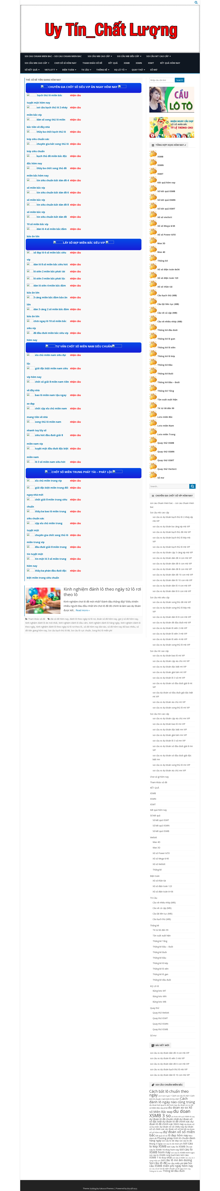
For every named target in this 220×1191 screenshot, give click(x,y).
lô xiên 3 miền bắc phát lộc (49, 278)
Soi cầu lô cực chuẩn (81, 630)
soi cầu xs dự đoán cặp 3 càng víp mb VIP (173, 552)
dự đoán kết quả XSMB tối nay (183, 1117)
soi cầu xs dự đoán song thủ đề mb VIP (172, 602)
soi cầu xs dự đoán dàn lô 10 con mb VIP (172, 580)
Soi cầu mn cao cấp (36, 63)
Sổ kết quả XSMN (166, 200)
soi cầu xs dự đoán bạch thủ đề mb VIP (172, 532)
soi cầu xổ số (154, 1169)
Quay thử (137, 69)
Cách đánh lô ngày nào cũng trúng (172, 1100)
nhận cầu (75, 95)
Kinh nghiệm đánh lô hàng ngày (104, 622)
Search (179, 80)
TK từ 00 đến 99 (165, 408)
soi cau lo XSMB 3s (178, 1146)
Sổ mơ (153, 69)
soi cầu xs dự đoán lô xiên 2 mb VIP (170, 628)
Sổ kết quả (31, 69)
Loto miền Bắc (165, 417)
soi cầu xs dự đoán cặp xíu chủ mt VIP (171, 661)
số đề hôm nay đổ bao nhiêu (121, 626)
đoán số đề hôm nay (107, 618)
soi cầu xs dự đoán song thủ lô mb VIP (171, 644)
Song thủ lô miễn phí (102, 630)
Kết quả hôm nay (170, 63)
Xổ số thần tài (164, 286)
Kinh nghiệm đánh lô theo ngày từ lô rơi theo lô (102, 591)
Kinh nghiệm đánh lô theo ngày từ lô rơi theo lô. (59, 626)
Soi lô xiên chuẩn (167, 1168)
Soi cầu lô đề (158, 1163)
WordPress (132, 1188)
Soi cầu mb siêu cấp (128, 56)
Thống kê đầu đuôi (167, 330)
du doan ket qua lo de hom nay (163, 1105)
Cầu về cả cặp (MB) (167, 312)
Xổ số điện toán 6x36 (168, 269)
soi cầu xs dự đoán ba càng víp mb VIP (171, 526)
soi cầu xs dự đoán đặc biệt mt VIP (169, 666)
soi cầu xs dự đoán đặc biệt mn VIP (170, 729)
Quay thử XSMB (165, 442)
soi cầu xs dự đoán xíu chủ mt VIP (169, 702)
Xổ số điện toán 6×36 (163, 891)
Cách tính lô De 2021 (170, 1099)
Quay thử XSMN (165, 451)
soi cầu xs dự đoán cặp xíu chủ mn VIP (171, 718)
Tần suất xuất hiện (167, 399)
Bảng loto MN (159, 996)
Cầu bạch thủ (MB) (167, 295)
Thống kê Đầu (164, 364)
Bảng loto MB (159, 1001)
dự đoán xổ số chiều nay (172, 1126)
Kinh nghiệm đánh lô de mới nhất (41, 622)
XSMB (127, 63)
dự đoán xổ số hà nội (175, 1129)
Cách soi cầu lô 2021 (181, 1095)
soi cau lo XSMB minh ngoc (183, 1152)
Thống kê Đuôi (165, 373)
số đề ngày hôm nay (183, 1169)
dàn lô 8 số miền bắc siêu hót (51, 264)
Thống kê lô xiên (166, 347)
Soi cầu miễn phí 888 (177, 1163)
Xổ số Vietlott (159, 864)
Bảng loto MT (159, 990)
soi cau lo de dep (170, 1140)
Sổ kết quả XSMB (166, 191)
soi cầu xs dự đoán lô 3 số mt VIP (169, 677)
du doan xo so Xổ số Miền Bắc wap (170, 1109)
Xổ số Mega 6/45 (166, 225)
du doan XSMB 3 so (169, 1113)
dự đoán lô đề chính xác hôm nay (171, 1123)
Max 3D (161, 243)
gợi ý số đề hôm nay (128, 618)
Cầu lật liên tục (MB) (168, 304)
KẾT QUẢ (113, 63)
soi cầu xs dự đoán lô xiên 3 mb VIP (170, 633)
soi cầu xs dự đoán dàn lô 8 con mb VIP (172, 617)
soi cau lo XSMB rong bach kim (164, 1154)
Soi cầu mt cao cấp (157, 56)
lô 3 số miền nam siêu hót (50, 462)
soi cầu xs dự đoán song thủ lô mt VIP (171, 707)
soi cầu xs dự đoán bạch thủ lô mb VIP (171, 546)
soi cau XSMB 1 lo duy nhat (169, 1156)
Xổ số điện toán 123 (167, 278)
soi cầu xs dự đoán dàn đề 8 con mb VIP (172, 569)
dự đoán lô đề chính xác (176, 1121)
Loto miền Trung (166, 434)
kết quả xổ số (161, 1135)
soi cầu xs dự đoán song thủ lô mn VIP (171, 764)
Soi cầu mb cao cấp (99, 56)
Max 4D (161, 252)
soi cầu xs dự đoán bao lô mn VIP (169, 724)
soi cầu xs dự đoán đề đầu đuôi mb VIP (172, 622)
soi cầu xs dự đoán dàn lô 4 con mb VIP (172, 585)
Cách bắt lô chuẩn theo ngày (169, 1093)
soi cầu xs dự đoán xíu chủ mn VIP (169, 770)
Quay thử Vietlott (167, 469)
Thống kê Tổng (165, 390)
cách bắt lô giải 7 (164, 1096)
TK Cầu (85, 69)
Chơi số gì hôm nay (65, 63)
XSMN (139, 63)
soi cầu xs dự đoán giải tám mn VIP (170, 735)
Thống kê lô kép (166, 356)
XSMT (151, 63)
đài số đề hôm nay (59, 618)
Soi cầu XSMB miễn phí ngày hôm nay (171, 1164)
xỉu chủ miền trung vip (48, 480)
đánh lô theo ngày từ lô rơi (83, 618)
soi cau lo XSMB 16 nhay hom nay (170, 1148)
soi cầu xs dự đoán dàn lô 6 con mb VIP (172, 591)
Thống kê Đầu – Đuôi (168, 382)
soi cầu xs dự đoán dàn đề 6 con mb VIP (172, 563)
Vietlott (50, 69)
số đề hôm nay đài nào (95, 626)
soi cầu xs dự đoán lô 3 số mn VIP (169, 740)
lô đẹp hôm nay (178, 1135)
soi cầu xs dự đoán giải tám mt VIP (169, 672)
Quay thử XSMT (165, 460)
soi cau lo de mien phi (173, 1143)
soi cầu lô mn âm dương (176, 1160)
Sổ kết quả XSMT (166, 208)
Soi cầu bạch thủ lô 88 (59, 630)
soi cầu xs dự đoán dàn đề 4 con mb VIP (172, 558)
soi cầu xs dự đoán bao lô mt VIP (169, 655)
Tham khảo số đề (92, 63)
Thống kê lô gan (166, 338)
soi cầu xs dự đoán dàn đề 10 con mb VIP (173, 574)
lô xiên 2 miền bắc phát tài (49, 271)
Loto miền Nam (165, 425)
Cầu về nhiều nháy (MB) (169, 321)
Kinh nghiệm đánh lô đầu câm (73, 622)
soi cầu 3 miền (178, 1157)
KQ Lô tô (119, 69)
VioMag (93, 1188)
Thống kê (101, 69)
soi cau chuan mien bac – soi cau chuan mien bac (53, 56)
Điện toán (68, 69)
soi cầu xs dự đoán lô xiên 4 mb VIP (170, 639)
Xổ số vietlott (164, 217)
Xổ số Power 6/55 (166, 234)
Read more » (83, 610)
